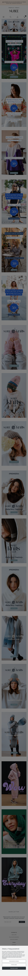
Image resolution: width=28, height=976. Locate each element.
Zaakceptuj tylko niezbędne (14, 961)
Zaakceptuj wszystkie (14, 968)
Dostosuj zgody (14, 964)
